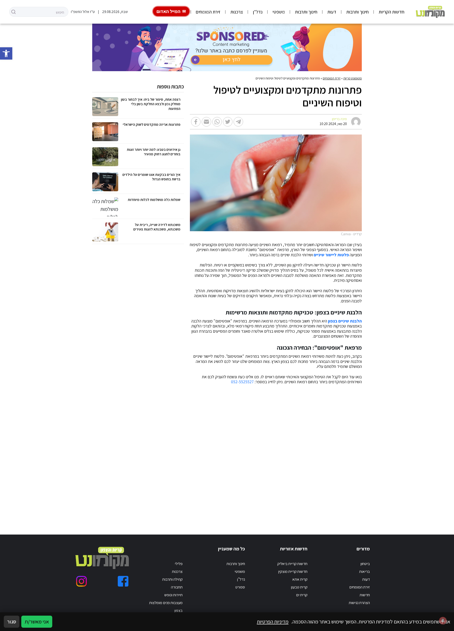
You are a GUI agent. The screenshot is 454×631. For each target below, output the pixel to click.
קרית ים (301, 594)
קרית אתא (299, 579)
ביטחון (365, 563)
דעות (331, 12)
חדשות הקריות (391, 12)
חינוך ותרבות (357, 12)
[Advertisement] (233, 454)
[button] (6, 53)
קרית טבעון (299, 587)
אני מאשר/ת (37, 621)
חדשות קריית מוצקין (292, 571)
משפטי (278, 12)
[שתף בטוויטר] (227, 121)
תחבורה (177, 587)
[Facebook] (123, 581)
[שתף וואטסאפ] (217, 121)
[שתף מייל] (206, 121)
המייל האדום (168, 11)
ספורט (240, 587)
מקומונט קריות (352, 78)
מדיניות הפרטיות (272, 621)
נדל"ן (257, 12)
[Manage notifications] (443, 620)
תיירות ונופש (173, 594)
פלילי (179, 563)
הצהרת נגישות (359, 602)
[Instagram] (81, 581)
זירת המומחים (208, 12)
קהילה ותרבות (172, 579)
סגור (11, 621)
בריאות (364, 571)
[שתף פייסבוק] (196, 121)
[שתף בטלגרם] (238, 121)
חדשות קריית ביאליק (292, 563)
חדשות (365, 594)
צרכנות (236, 12)
